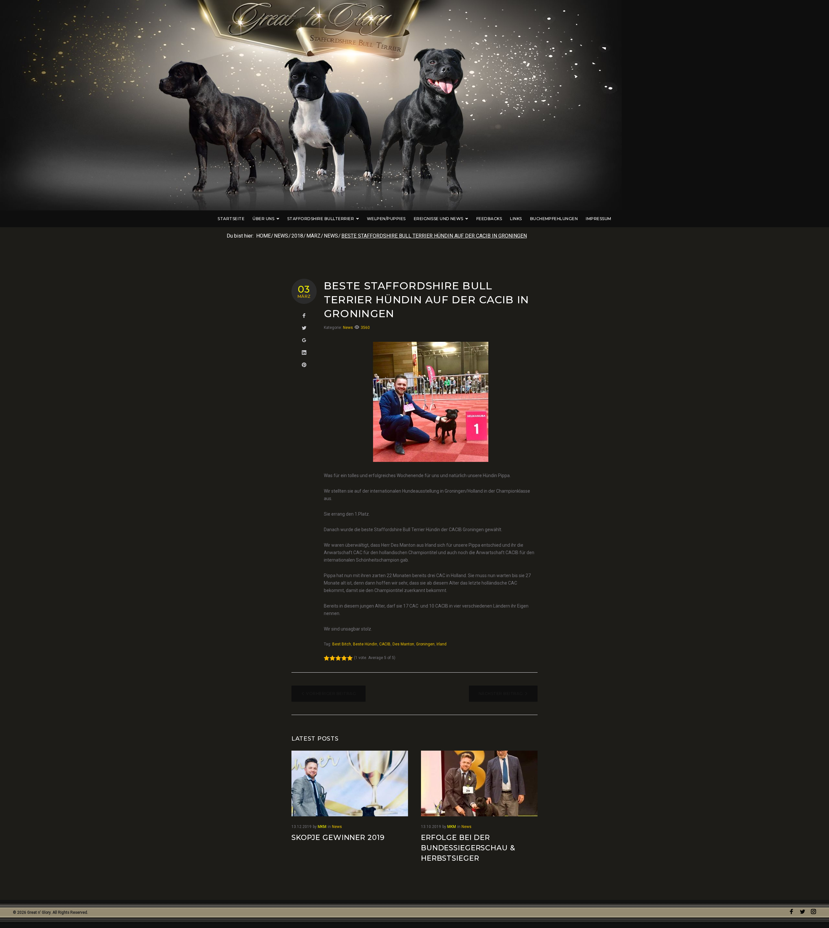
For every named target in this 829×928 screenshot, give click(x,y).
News (281, 236)
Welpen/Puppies (386, 218)
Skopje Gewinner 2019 (338, 837)
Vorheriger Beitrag (331, 693)
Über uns (263, 218)
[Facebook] (791, 911)
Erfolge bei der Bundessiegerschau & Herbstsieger (468, 848)
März (313, 236)
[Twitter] (802, 911)
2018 (297, 236)
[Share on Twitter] (304, 328)
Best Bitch (341, 644)
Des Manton (403, 644)
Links (516, 218)
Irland (442, 644)
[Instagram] (813, 911)
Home (263, 236)
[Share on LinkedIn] (304, 352)
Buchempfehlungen (554, 218)
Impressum (598, 218)
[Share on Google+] (304, 340)
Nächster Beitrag (501, 693)
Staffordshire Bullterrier (320, 218)
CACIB (385, 644)
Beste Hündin (365, 644)
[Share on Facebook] (304, 316)
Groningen (425, 644)
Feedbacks (489, 218)
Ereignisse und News (438, 218)
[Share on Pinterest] (304, 365)
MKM (322, 826)
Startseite (231, 218)
